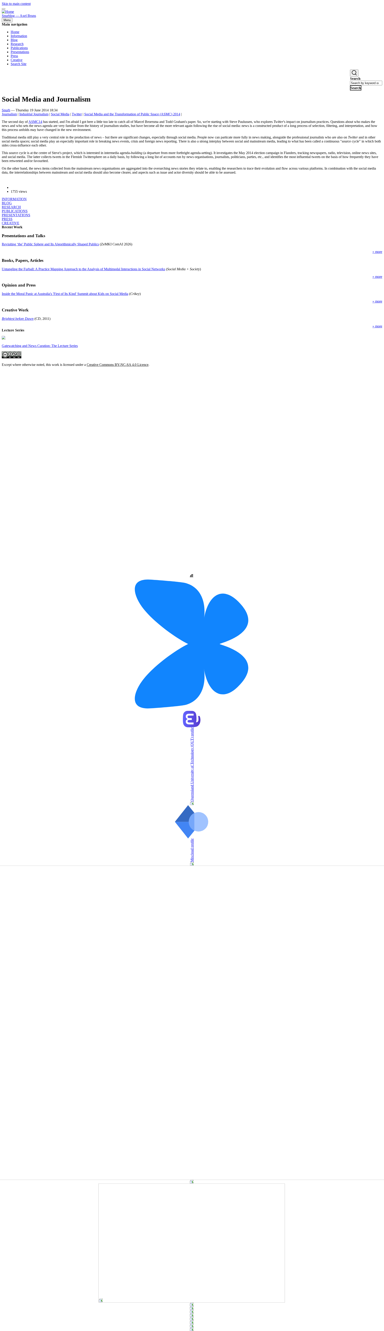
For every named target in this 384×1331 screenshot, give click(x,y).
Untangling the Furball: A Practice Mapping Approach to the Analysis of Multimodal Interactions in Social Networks (83, 269)
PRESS (7, 219)
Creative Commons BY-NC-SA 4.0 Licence (117, 365)
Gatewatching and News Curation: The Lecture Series (40, 346)
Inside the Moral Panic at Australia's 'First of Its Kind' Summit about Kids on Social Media (65, 294)
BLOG (7, 203)
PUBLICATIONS (15, 211)
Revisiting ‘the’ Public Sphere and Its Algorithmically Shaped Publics (50, 244)
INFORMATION (14, 199)
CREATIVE (10, 223)
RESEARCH (11, 207)
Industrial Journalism (33, 114)
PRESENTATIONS (16, 215)
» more (377, 252)
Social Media (60, 114)
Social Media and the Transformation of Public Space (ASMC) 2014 (132, 114)
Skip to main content (16, 4)
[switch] (3, 9)
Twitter (77, 114)
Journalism (9, 114)
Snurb (6, 110)
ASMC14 (35, 122)
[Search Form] (354, 73)
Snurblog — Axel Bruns (19, 16)
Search (355, 78)
